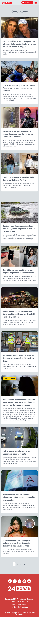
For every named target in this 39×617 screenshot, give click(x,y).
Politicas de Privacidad (19, 607)
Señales (27, 3)
